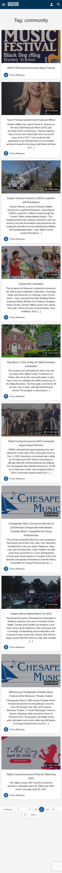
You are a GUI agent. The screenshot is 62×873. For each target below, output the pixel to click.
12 (47, 809)
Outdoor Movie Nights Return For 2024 (31, 613)
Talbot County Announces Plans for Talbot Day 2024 (31, 776)
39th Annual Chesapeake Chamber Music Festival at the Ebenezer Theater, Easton (31, 694)
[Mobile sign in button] (52, 4)
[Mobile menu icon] (4, 5)
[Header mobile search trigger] (58, 4)
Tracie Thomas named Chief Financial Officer (31, 120)
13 (53, 809)
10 (35, 809)
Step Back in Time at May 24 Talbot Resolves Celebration (31, 364)
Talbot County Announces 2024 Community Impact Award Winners (31, 443)
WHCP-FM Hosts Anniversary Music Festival (31, 68)
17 (25, 815)
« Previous (8, 809)
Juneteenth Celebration (31, 284)
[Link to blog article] (31, 46)
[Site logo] (13, 5)
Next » (34, 815)
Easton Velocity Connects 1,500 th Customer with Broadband (31, 200)
